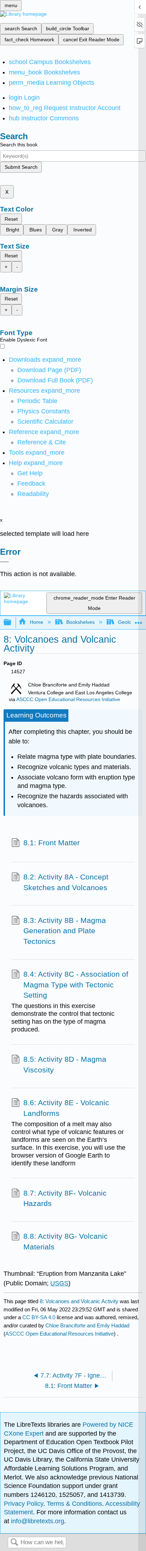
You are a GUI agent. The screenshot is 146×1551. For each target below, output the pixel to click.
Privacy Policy (23, 1503)
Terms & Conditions (74, 1503)
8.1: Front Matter (51, 843)
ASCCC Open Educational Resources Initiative (68, 699)
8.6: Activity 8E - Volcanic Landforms (66, 1107)
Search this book (19, 144)
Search (14, 1542)
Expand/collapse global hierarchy (12, 622)
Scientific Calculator (45, 421)
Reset (11, 219)
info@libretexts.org (36, 1521)
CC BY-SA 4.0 (38, 1317)
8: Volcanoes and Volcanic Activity (79, 1301)
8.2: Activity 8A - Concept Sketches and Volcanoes (65, 882)
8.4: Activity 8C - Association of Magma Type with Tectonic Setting (75, 984)
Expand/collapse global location (138, 620)
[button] (31, 483)
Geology (127, 622)
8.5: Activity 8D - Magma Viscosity (64, 1064)
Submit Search (21, 167)
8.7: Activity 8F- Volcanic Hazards (65, 1198)
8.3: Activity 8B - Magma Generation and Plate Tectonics (64, 930)
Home (36, 622)
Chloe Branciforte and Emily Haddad (87, 1325)
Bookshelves (80, 622)
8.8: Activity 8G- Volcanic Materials (65, 1241)
